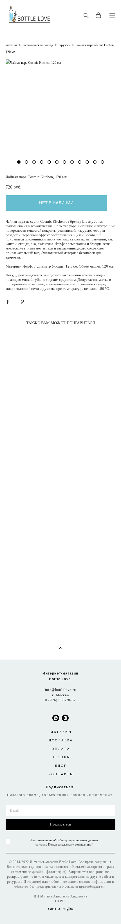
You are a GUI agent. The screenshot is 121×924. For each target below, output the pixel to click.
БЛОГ (61, 765)
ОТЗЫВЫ (61, 757)
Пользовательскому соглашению (69, 844)
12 (102, 162)
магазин (11, 45)
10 (87, 162)
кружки (64, 45)
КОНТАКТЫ (61, 774)
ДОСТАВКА (61, 740)
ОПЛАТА (61, 748)
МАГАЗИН (61, 731)
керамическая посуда (38, 45)
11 (95, 162)
